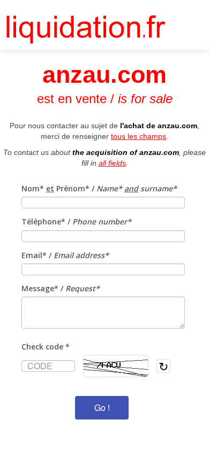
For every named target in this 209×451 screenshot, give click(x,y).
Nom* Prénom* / (99, 188)
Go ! (102, 407)
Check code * (45, 346)
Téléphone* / (76, 221)
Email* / (65, 255)
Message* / (60, 288)
